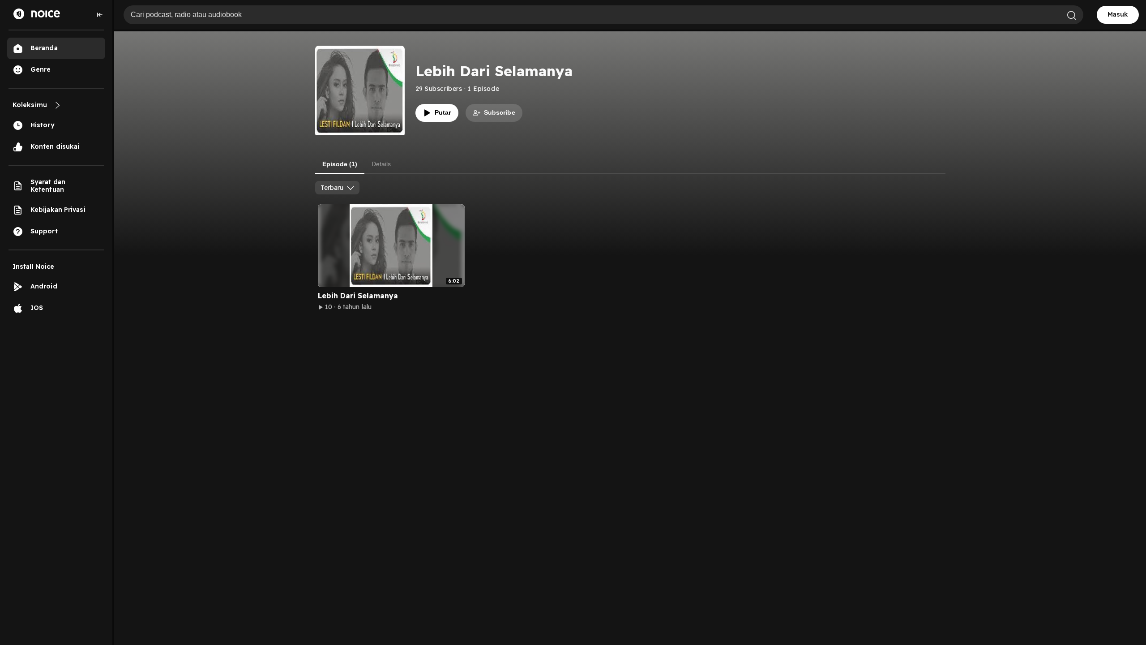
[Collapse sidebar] (100, 15)
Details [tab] (381, 164)
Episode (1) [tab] (339, 164)
